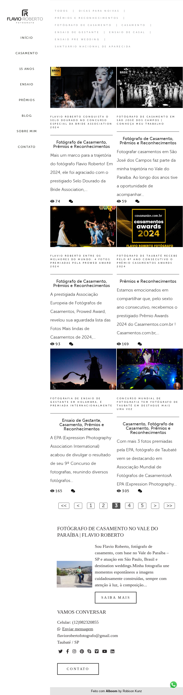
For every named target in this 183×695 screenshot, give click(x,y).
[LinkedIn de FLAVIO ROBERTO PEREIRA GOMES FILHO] (112, 651)
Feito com (116, 691)
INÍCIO (26, 37)
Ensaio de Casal (127, 32)
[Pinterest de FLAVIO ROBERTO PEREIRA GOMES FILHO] (82, 651)
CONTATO (27, 147)
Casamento (134, 25)
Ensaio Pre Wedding (77, 39)
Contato (78, 669)
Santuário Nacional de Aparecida (93, 46)
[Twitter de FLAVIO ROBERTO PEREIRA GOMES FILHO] (60, 651)
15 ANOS (27, 69)
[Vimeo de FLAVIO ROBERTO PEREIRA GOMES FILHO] (97, 651)
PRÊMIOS (27, 100)
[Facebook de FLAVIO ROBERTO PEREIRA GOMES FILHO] (67, 651)
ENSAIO (27, 84)
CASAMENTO (26, 53)
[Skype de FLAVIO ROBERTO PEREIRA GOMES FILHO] (89, 651)
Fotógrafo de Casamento (83, 25)
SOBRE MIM (27, 131)
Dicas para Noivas (99, 11)
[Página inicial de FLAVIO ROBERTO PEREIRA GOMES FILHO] (25, 17)
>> (169, 505)
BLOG (27, 115)
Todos (61, 11)
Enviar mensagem (77, 629)
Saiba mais (115, 597)
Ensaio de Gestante (77, 32)
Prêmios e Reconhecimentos (87, 18)
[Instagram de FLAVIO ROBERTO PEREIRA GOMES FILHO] (74, 651)
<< (64, 505)
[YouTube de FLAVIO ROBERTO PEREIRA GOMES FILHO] (104, 651)
